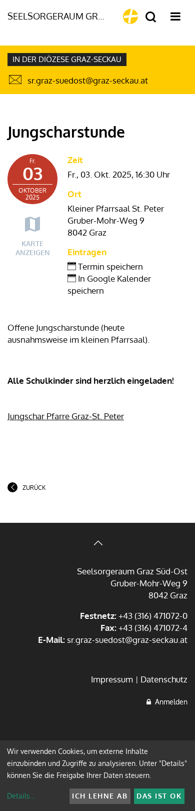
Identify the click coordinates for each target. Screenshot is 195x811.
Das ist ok (159, 795)
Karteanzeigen (33, 248)
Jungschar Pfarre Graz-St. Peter (66, 416)
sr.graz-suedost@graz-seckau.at (88, 80)
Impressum (112, 679)
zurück (34, 487)
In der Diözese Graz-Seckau (67, 59)
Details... (20, 795)
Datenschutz (164, 679)
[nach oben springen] (97, 544)
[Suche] (151, 17)
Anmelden (169, 701)
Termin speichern (109, 266)
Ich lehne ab (100, 795)
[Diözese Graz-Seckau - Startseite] (130, 16)
